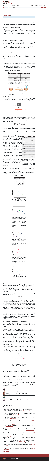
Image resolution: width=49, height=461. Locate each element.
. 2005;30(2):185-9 (9, 426)
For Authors (13, 5)
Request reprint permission (6, 451)
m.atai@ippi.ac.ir (5, 402)
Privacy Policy (40, 5)
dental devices (38, 16)
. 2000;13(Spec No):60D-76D (29, 430)
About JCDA (9, 5)
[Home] (6, 2)
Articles (6, 5)
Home (4, 5)
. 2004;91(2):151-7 (13, 418)
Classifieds (32, 5)
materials (41, 16)
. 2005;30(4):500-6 (23, 438)
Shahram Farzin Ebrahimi (6, 15)
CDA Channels (36, 5)
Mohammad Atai (12, 14)
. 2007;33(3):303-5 (17, 439)
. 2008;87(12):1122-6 (30, 442)
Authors (18, 5)
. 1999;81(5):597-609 (24, 446)
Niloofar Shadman (5, 14)
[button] (5, 7)
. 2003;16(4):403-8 (17, 431)
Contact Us (44, 5)
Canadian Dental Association (10, 3)
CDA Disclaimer (38, 458)
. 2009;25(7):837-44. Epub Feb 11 (27, 410)
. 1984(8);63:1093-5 (10, 436)
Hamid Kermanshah (26, 14)
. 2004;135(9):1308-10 (19, 411)
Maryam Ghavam (18, 14)
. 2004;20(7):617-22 (11, 408)
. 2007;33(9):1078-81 (21, 441)
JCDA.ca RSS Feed (43, 458)
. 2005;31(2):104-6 (16, 414)
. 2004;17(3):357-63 (11, 424)
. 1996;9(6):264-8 (10, 447)
